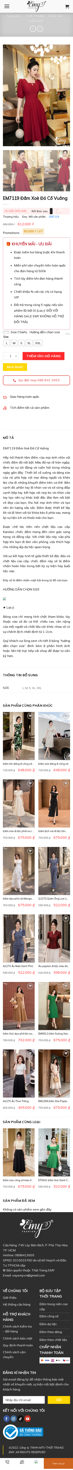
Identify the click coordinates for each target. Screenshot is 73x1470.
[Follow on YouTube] (27, 1418)
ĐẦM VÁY (56, 16)
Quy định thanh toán (18, 1345)
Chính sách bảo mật (17, 1338)
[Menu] (7, 6)
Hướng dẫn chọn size (45, 332)
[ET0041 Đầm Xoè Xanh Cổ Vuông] (54, 1152)
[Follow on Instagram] (13, 1418)
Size (6, 337)
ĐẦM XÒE (36, 21)
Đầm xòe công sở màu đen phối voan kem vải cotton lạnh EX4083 (18, 1180)
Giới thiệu (9, 1297)
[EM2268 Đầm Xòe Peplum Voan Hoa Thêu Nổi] (54, 1073)
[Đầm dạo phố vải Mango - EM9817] (19, 871)
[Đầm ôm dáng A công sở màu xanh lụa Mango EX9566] (19, 736)
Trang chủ (13, 16)
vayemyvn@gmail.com (28, 1275)
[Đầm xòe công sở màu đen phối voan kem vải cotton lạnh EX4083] (19, 1152)
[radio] (7, 343)
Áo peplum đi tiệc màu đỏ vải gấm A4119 (53, 966)
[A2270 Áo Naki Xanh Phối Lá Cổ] (19, 938)
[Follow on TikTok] (20, 1418)
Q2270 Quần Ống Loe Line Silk (54, 898)
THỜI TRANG (35, 16)
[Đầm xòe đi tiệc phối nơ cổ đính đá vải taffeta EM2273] (19, 803)
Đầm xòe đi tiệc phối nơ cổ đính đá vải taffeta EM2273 (18, 831)
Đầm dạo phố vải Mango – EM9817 (18, 898)
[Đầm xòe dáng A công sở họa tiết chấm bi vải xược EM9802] (54, 736)
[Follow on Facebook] (6, 1418)
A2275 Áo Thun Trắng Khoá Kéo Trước (16, 1101)
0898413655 (24, 1255)
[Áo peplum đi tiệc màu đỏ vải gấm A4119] (54, 938)
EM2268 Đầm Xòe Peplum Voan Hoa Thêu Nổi (53, 1101)
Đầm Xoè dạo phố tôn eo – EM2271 (18, 1033)
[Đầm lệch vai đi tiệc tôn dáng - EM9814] (54, 803)
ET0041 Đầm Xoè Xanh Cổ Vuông (53, 1180)
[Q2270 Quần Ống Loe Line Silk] (54, 871)
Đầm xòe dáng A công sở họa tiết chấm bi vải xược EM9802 (53, 764)
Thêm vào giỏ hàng (43, 356)
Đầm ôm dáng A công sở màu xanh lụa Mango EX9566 (17, 764)
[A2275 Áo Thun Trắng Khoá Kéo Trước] (19, 1073)
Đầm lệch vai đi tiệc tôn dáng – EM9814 (51, 831)
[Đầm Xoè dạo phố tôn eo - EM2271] (19, 1006)
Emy (24, 216)
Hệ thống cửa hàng (16, 1304)
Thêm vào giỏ (58, 1463)
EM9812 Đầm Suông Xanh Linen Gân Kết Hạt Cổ (53, 1033)
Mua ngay (15, 367)
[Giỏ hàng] (67, 6)
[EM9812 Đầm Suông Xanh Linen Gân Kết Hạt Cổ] (54, 1006)
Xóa (67, 334)
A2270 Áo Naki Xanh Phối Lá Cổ (18, 966)
